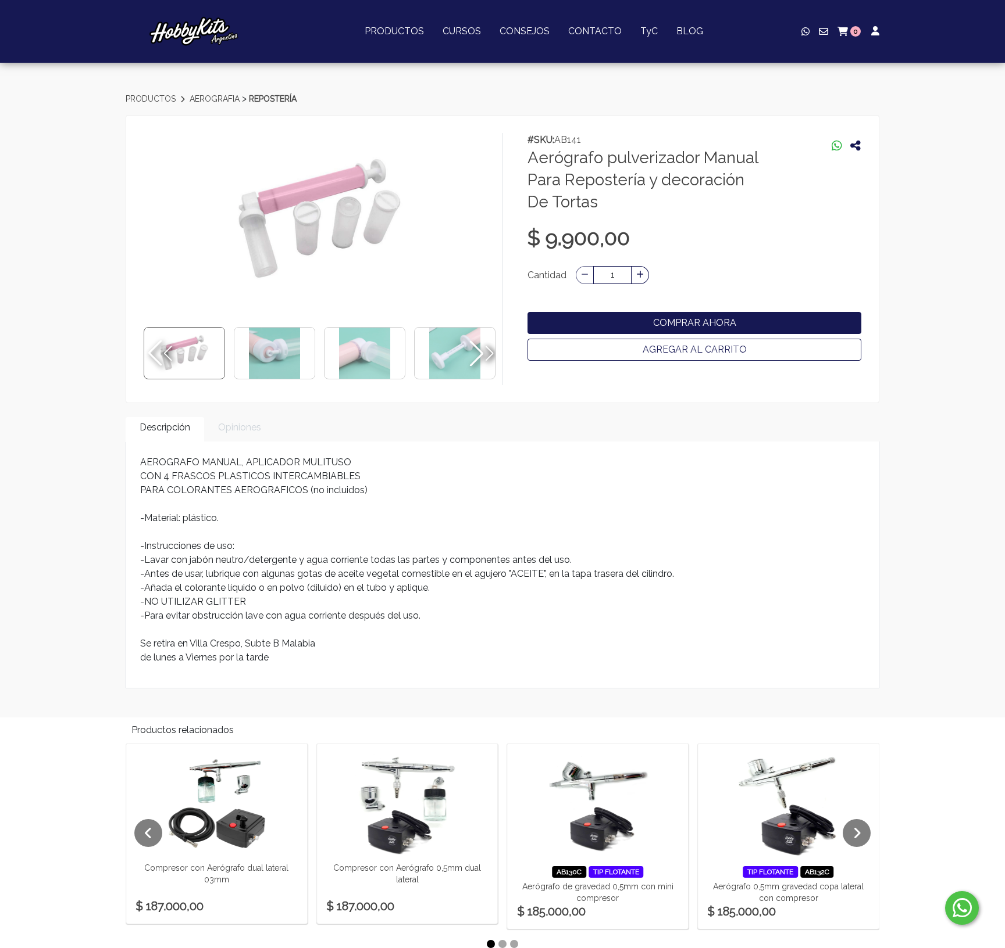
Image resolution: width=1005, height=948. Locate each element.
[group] (320, 220)
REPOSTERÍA (273, 98)
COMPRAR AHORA (694, 322)
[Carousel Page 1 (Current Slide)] (491, 944)
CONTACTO (595, 31)
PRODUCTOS (394, 31)
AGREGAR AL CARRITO (695, 349)
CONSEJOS (525, 31)
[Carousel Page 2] (502, 944)
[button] (480, 353)
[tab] (165, 429)
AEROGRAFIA (216, 98)
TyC (649, 31)
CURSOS (462, 31)
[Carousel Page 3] (514, 944)
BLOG (689, 31)
